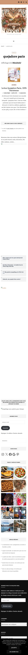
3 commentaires (22, 92)
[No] (26, 647)
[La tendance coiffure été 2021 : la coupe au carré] (20, 486)
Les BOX (14, 84)
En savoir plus (14, 651)
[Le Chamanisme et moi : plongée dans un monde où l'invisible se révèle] (7, 499)
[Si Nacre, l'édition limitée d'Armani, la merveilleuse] (7, 513)
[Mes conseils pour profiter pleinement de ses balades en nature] (7, 526)
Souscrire (5, 428)
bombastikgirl (7, 92)
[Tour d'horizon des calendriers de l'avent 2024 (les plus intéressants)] (20, 526)
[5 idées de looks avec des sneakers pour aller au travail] (20, 513)
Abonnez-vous (7, 606)
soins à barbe (10, 128)
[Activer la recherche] (26, 2)
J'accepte (14, 647)
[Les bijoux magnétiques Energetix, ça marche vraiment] (20, 499)
